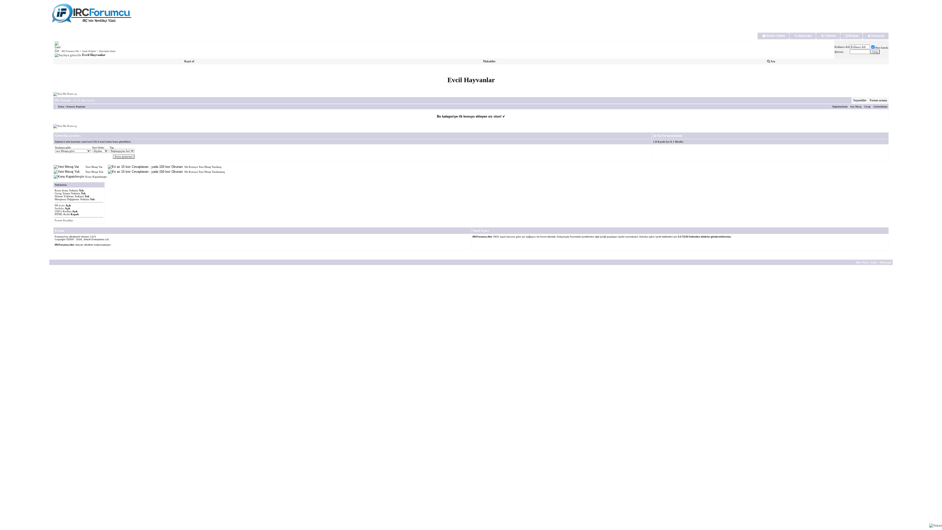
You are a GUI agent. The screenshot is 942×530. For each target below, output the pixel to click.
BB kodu (60, 205)
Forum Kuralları (64, 220)
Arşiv (874, 262)
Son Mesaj (855, 106)
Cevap (867, 106)
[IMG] (58, 211)
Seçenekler (859, 100)
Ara (772, 61)
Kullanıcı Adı (842, 46)
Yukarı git (885, 262)
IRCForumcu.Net (70, 51)
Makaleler (489, 61)
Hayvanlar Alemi (107, 51)
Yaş (112, 147)
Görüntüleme (880, 106)
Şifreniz (839, 51)
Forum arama (878, 100)
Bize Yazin (862, 262)
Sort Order (98, 147)
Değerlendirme (840, 106)
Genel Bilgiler (89, 51)
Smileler (59, 208)
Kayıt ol (189, 61)
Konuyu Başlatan (75, 106)
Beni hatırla (881, 47)
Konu (61, 106)
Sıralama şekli (63, 147)
